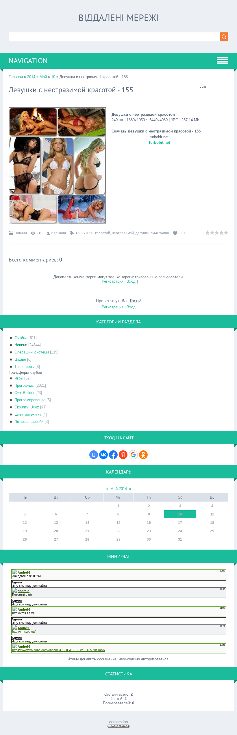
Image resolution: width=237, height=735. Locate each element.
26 (25, 539)
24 (180, 531)
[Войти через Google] (133, 454)
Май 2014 (118, 489)
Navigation (28, 60)
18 (212, 523)
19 (25, 531)
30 (149, 539)
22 (118, 531)
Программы (24, 385)
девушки (142, 233)
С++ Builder (24, 392)
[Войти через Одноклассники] (143, 454)
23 (149, 531)
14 (87, 523)
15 (118, 523)
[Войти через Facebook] (113, 454)
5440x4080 (160, 233)
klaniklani (58, 233)
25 (212, 531)
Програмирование (29, 400)
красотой (102, 233)
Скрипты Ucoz (26, 407)
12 (25, 523)
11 (212, 514)
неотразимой (123, 233)
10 (53, 77)
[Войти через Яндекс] (123, 454)
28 (87, 539)
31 (180, 539)
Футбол (20, 338)
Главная (16, 77)
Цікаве (20, 359)
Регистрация (112, 281)
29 (118, 539)
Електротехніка (27, 414)
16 (149, 523)
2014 (31, 77)
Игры (18, 378)
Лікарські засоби (28, 421)
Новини (20, 233)
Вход (131, 281)
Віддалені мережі (118, 18)
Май (43, 77)
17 (180, 523)
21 (87, 531)
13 (56, 523)
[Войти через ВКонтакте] (103, 454)
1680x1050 (84, 233)
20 (56, 531)
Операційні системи (31, 352)
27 (56, 539)
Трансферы (24, 366)
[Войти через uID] (93, 454)
